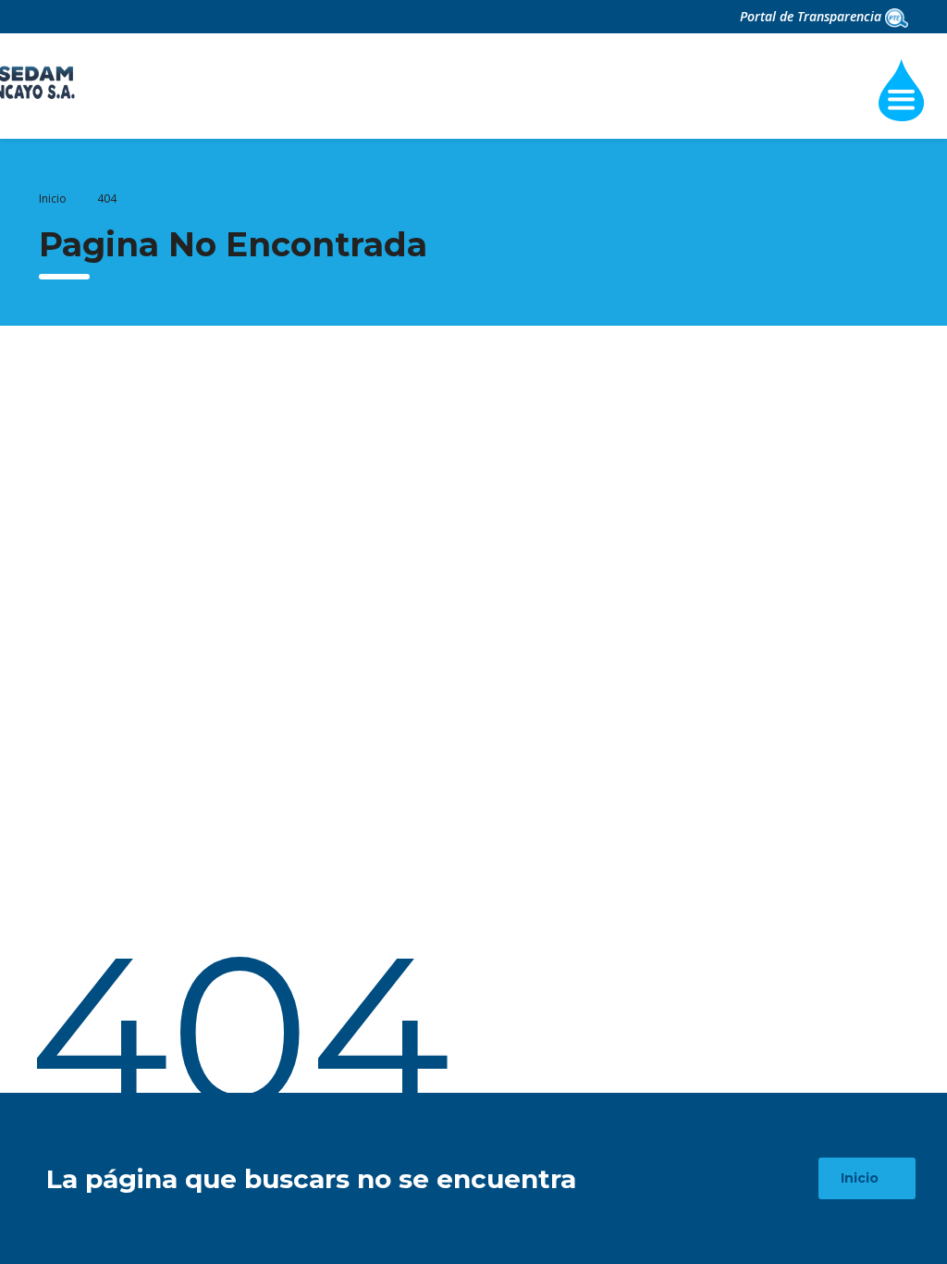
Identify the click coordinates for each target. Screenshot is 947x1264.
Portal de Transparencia (812, 16)
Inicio (53, 198)
